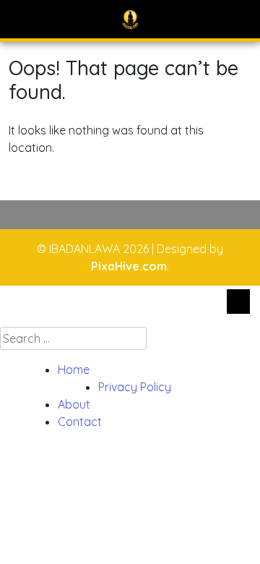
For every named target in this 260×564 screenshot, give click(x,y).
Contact (80, 421)
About (74, 404)
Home (74, 369)
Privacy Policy (134, 387)
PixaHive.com (129, 266)
